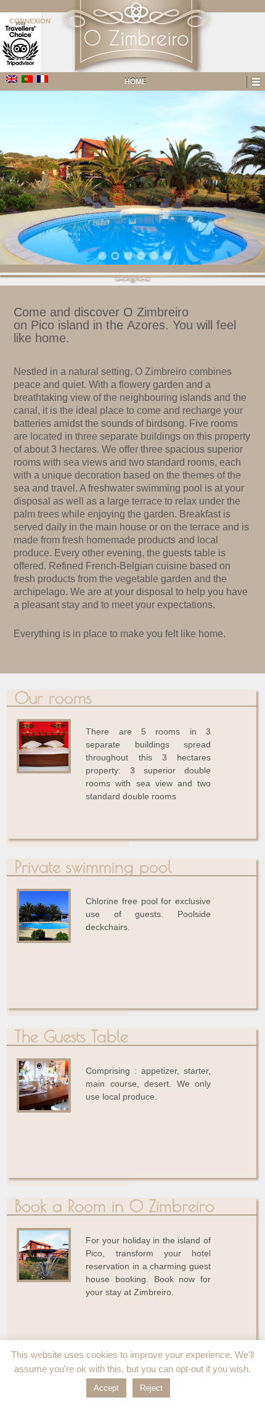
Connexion (30, 21)
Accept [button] (106, 1388)
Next (240, 180)
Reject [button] (151, 1388)
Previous (24, 180)
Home (135, 81)
